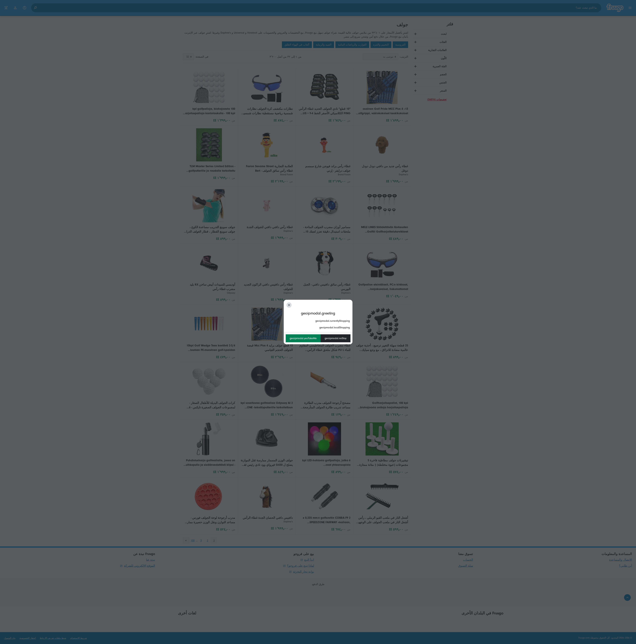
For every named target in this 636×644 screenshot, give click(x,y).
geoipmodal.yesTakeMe (303, 338)
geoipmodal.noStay (335, 338)
